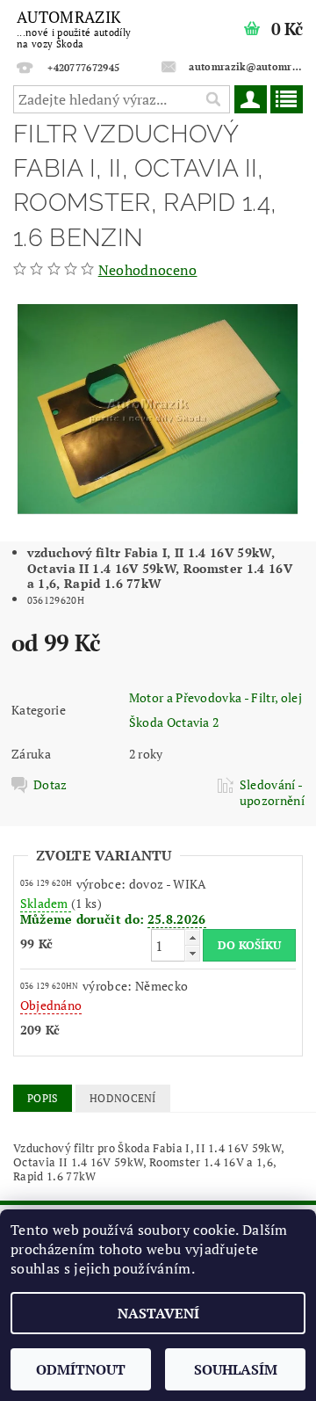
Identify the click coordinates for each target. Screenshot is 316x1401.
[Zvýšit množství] (192, 937)
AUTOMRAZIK (74, 28)
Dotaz (50, 785)
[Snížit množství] (192, 953)
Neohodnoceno (148, 269)
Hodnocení (123, 1098)
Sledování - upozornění (272, 793)
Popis (42, 1098)
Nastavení (158, 1313)
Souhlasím (235, 1369)
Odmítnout (81, 1369)
